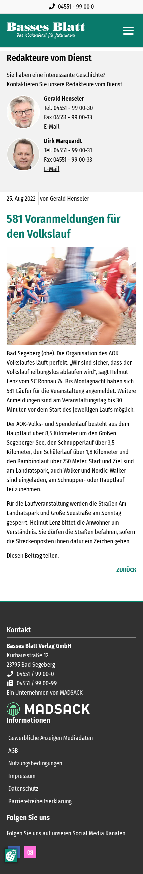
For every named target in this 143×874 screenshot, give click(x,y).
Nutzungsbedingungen (35, 763)
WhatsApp (52, 570)
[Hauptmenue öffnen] (128, 31)
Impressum (22, 776)
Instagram (30, 852)
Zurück (126, 570)
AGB (13, 750)
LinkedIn (25, 570)
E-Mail (52, 126)
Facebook (12, 570)
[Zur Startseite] (46, 30)
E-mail (38, 570)
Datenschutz (23, 788)
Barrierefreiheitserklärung (40, 801)
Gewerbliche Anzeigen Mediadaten (50, 738)
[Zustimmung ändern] (11, 855)
